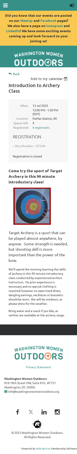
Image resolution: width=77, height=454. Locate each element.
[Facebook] (17, 412)
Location (22, 118)
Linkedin (13, 31)
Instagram (54, 25)
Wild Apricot (43, 448)
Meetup (26, 20)
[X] (30, 412)
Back (16, 74)
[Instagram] (57, 412)
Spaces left (20, 123)
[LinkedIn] (44, 412)
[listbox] (49, 78)
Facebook (48, 20)
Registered (20, 127)
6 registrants (41, 127)
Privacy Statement (38, 367)
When (24, 105)
